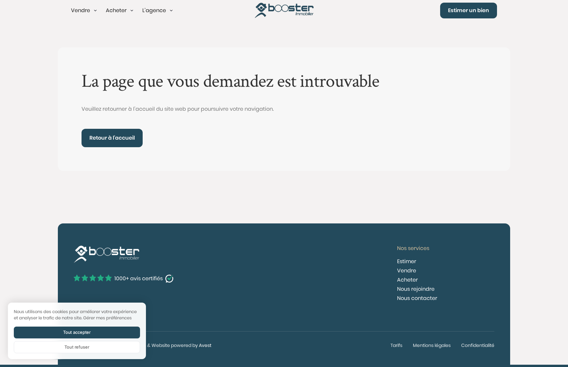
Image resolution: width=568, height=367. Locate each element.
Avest (205, 345)
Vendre (406, 270)
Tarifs (396, 345)
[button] (84, 10)
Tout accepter (77, 332)
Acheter (407, 280)
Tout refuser (76, 347)
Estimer (406, 261)
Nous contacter (417, 298)
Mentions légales (432, 345)
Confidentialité (477, 345)
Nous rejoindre (416, 289)
